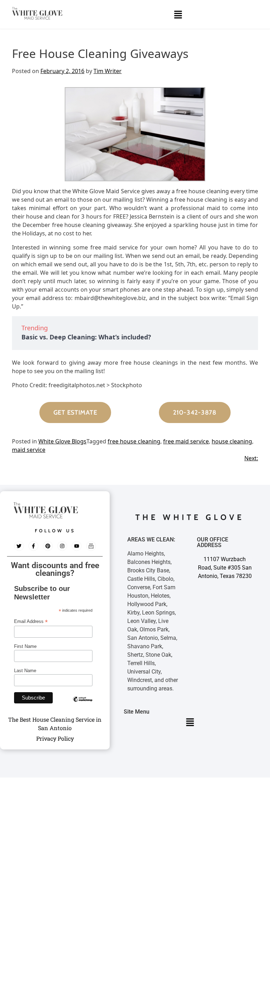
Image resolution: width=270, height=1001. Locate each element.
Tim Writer (108, 71)
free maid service (186, 441)
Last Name (25, 670)
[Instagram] (62, 546)
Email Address (31, 621)
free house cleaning (134, 441)
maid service (28, 450)
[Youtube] (77, 546)
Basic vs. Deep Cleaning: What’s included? (86, 337)
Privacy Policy (55, 738)
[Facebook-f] (33, 546)
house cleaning (232, 441)
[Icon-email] (91, 546)
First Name (25, 646)
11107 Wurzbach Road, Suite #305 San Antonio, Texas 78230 (225, 567)
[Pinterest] (48, 546)
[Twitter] (19, 546)
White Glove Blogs (62, 441)
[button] (178, 14)
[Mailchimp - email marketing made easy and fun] (82, 704)
